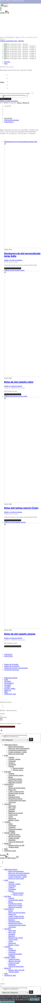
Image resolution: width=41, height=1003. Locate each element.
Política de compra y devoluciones (16, 668)
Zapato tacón (13, 815)
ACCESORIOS (9, 37)
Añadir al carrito (5, 99)
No (38, 999)
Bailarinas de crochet (15, 813)
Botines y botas (13, 820)
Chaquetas (12, 761)
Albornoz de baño (14, 836)
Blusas (10, 777)
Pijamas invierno (18, 768)
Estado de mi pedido (11, 664)
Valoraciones (9, 122)
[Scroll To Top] (1, 731)
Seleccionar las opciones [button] (12, 268)
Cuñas (10, 816)
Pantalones (12, 764)
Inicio (2, 37)
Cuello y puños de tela (16, 791)
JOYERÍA (7, 687)
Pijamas (11, 766)
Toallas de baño (13, 838)
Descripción (8, 118)
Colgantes (11, 827)
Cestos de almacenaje (16, 842)
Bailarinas (11, 811)
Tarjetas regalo (13, 847)
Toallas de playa (14, 834)
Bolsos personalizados (16, 746)
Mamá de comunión (15, 782)
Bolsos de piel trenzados (16, 788)
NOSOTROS (8, 656)
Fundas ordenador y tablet (17, 752)
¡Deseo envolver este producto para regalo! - (15, 93)
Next (6, 63)
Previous (7, 62)
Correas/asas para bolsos (17, 800)
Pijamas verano (18, 770)
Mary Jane (12, 807)
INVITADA (7, 681)
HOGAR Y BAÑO (9, 688)
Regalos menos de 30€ (16, 845)
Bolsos (18, 37)
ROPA (6, 679)
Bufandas (11, 795)
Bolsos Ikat (12, 790)
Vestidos (11, 757)
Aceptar (33, 999)
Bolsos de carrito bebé (16, 754)
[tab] (22, 118)
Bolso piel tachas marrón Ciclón (21, 508)
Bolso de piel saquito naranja (19, 634)
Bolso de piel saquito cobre (18, 382)
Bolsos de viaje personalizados (18, 748)
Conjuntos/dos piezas (15, 775)
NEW (6, 692)
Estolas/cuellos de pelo (16, 793)
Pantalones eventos (15, 779)
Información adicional (11, 120)
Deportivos (12, 818)
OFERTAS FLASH (10, 694)
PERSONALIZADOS (10, 678)
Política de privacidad (11, 666)
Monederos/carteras (15, 799)
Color (2, 82)
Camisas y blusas (14, 759)
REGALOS (25, 103)
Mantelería (12, 840)
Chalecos (11, 763)
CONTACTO (8, 654)
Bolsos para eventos (15, 781)
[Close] (1, 3)
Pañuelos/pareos (14, 797)
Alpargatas (12, 806)
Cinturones (12, 802)
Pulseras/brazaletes (15, 829)
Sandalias (11, 809)
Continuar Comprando (7, 727)
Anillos (10, 824)
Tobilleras (11, 831)
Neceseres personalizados (17, 750)
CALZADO (7, 685)
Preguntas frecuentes (11, 670)
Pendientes (12, 825)
